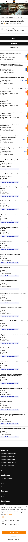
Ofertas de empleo (11, 17)
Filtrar (14, 43)
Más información (9, 514)
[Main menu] (2, 1)
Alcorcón (20, 17)
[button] (14, 539)
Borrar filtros (14, 47)
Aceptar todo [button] (14, 532)
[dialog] (14, 523)
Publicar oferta (5, 494)
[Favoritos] (6, 2)
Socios (3, 486)
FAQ (2, 481)
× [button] (26, 506)
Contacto (3, 484)
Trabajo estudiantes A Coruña (8, 471)
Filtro (13, 38)
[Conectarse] (26, 1)
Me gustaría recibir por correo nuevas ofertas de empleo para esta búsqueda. (15, 29)
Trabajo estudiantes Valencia (8, 462)
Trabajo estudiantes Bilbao (7, 465)
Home (2, 17)
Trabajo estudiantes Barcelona (8, 453)
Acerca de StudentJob (7, 478)
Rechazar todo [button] (14, 536)
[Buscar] (22, 2)
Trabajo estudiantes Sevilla (8, 459)
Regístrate (3, 504)
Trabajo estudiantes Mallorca (8, 468)
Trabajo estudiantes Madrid (8, 456)
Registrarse (4, 497)
